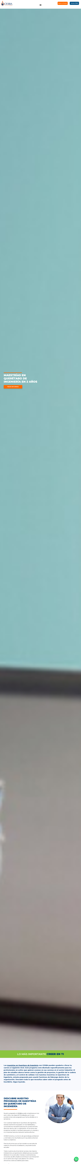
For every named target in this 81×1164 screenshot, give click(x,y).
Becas (62, 3)
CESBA (19, 1113)
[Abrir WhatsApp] (76, 1159)
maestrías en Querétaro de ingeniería (22, 1065)
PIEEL (74, 3)
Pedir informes (13, 387)
